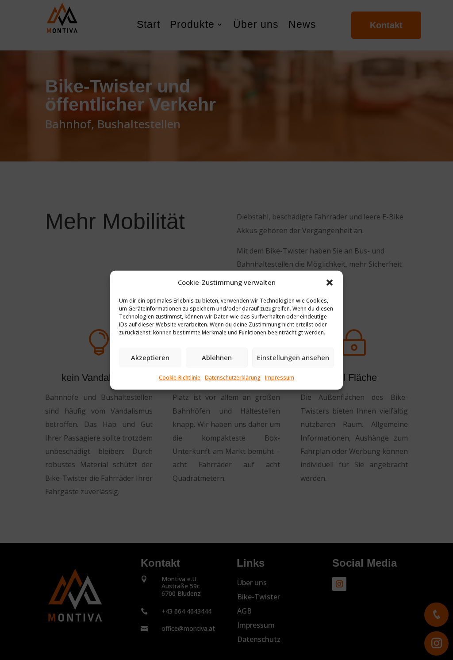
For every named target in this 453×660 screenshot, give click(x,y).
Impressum (279, 377)
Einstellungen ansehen (293, 357)
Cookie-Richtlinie (179, 377)
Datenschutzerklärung (233, 377)
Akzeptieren (150, 357)
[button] (329, 282)
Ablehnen (217, 357)
